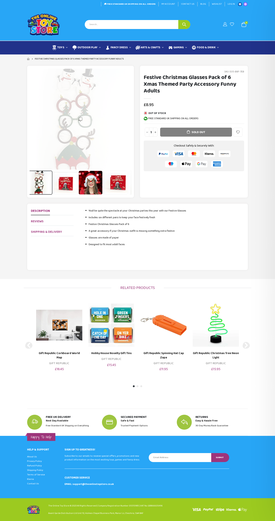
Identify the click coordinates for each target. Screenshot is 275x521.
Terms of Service (36, 475)
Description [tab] (40, 211)
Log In (231, 4)
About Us (32, 457)
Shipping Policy (35, 470)
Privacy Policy (34, 461)
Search (184, 24)
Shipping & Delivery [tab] (46, 231)
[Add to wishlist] (237, 132)
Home (28, 59)
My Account (168, 4)
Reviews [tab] (37, 221)
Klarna (30, 479)
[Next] (246, 345)
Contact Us (188, 4)
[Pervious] (29, 345)
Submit (220, 457)
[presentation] (34, 182)
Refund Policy (34, 466)
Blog (203, 4)
